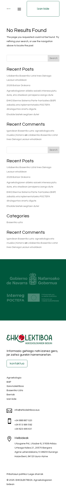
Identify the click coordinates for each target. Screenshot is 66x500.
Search (54, 58)
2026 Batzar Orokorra (18, 85)
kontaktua (17, 363)
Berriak (11, 394)
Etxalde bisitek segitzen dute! (23, 114)
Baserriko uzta (15, 222)
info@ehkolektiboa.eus (27, 410)
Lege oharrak (35, 474)
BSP (9, 382)
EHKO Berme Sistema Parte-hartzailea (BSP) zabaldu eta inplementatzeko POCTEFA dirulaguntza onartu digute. (31, 104)
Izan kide (43, 8)
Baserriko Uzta (15, 390)
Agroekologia (14, 378)
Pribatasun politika (17, 474)
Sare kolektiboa (15, 386)
